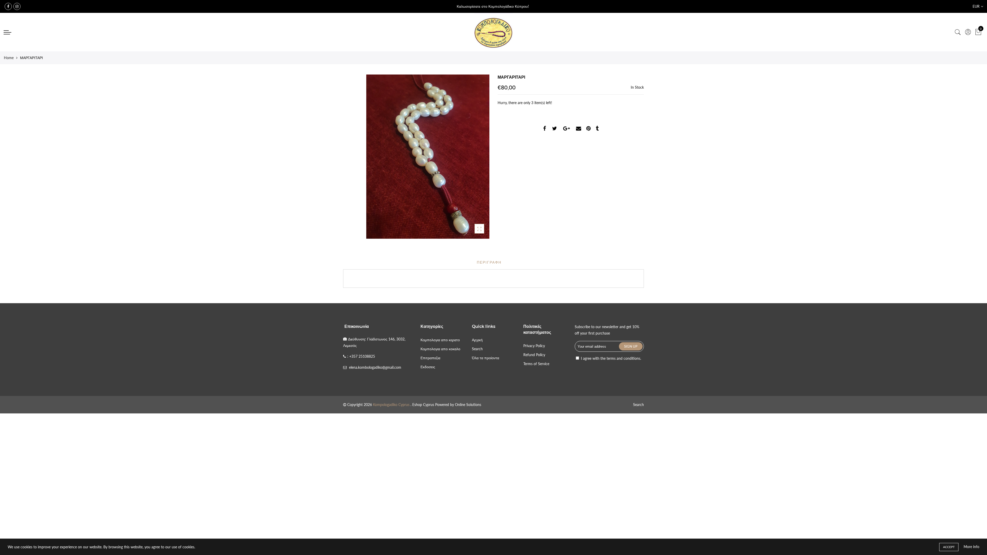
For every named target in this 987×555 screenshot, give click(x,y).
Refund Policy (534, 355)
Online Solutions (468, 404)
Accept (949, 547)
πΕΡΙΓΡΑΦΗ (489, 262)
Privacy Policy (534, 346)
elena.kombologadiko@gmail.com (375, 367)
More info (971, 546)
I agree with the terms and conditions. (610, 358)
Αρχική (477, 340)
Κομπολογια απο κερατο (440, 340)
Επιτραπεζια (430, 358)
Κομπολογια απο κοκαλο (440, 349)
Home (9, 57)
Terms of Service (536, 364)
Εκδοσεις (428, 367)
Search (477, 349)
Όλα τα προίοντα (485, 358)
